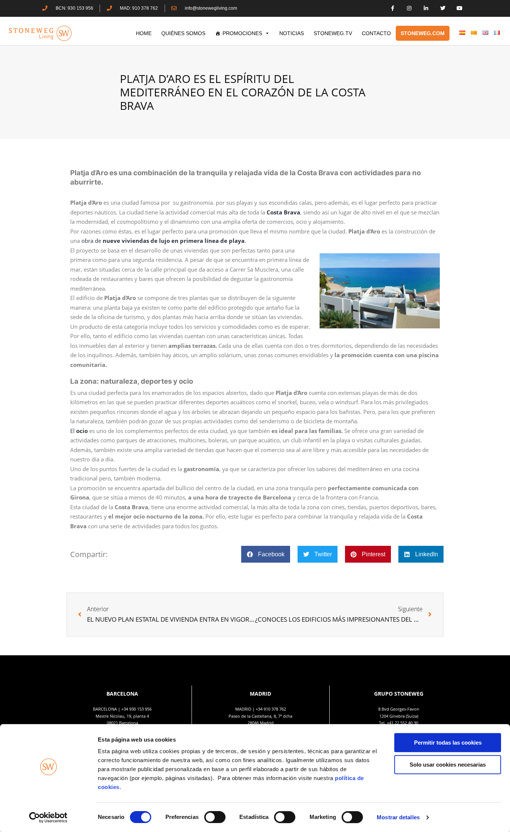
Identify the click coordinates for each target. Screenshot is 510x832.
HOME (144, 33)
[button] (265, 554)
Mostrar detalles (398, 817)
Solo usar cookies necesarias (448, 764)
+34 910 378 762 (271, 709)
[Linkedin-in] (426, 8)
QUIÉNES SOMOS (183, 33)
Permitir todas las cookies (448, 742)
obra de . (163, 240)
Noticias (291, 33)
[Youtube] (459, 8)
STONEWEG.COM (423, 33)
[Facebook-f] (392, 8)
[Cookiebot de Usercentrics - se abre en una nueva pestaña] (48, 817)
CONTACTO (376, 33)
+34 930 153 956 (136, 709)
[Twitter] (442, 8)
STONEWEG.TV (333, 33)
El (79, 430)
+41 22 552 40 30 (402, 723)
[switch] (215, 817)
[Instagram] (409, 8)
